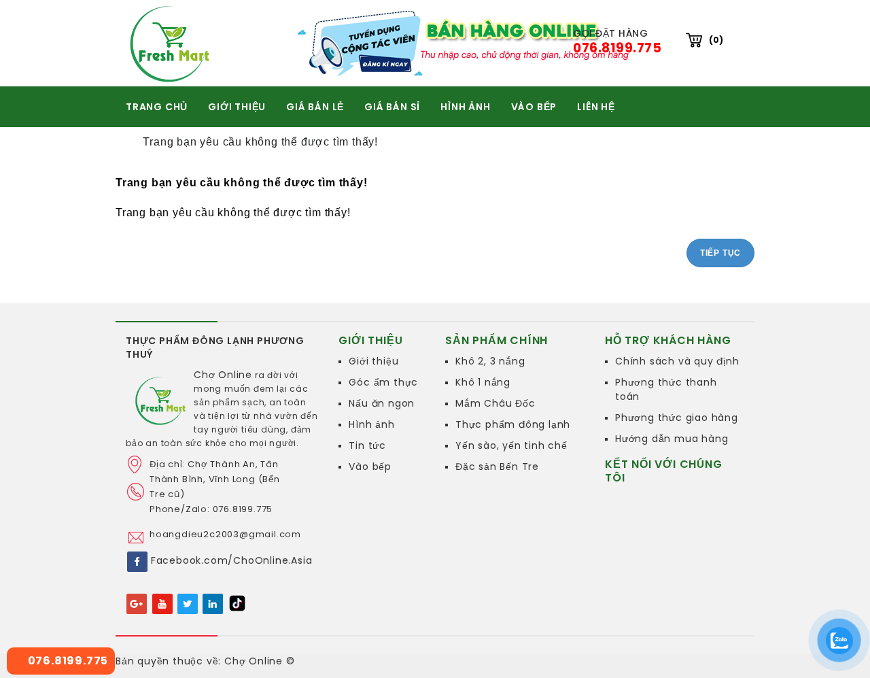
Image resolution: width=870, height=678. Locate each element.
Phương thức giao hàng (676, 417)
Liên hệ (596, 107)
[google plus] (137, 603)
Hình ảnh (371, 424)
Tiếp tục (720, 253)
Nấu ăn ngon (382, 403)
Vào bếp (370, 466)
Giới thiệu (373, 361)
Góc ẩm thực (383, 382)
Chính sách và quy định (677, 361)
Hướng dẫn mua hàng (671, 438)
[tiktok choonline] (237, 602)
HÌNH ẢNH (465, 107)
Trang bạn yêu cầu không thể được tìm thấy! (260, 142)
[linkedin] (213, 603)
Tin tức (367, 445)
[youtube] (162, 603)
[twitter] (187, 603)
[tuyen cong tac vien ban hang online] (468, 42)
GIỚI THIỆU (237, 107)
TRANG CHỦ (157, 107)
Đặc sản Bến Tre (497, 466)
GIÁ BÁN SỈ (392, 107)
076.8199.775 (66, 660)
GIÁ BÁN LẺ (315, 107)
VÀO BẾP (534, 107)
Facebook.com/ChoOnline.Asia (232, 560)
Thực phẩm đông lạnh (512, 424)
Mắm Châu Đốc (495, 403)
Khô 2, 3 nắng (490, 361)
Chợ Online (223, 375)
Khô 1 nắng (482, 382)
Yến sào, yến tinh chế (511, 445)
